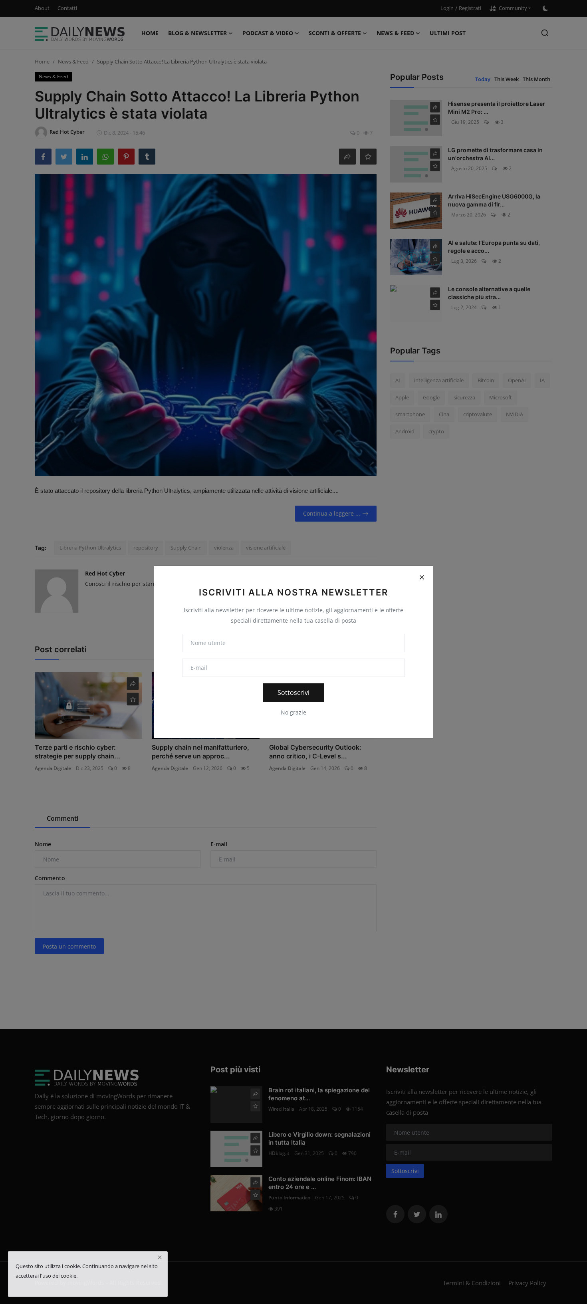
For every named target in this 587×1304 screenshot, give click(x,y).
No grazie (293, 712)
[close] (160, 1257)
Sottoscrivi (293, 692)
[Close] (421, 577)
